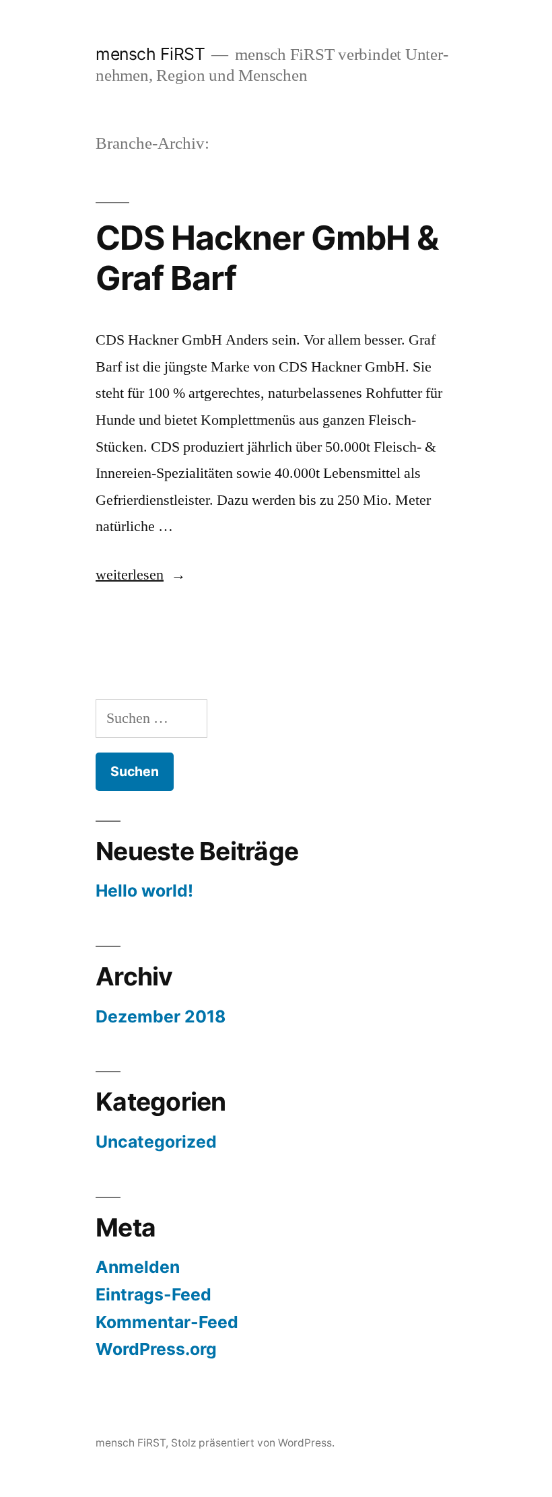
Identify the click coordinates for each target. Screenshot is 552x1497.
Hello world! (144, 890)
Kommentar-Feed (167, 1322)
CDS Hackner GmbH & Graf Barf (267, 257)
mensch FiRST (150, 54)
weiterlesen (130, 574)
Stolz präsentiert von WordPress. (253, 1442)
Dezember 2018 (161, 1016)
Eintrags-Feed (153, 1294)
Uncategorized (156, 1142)
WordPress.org (156, 1349)
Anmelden (138, 1267)
